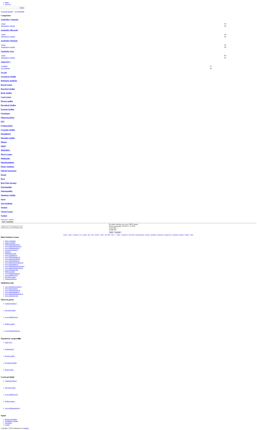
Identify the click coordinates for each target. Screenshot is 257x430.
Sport (3, 199)
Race (3, 179)
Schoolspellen (6, 187)
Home (7, 2)
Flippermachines (7, 118)
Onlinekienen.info (10, 253)
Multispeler (5, 158)
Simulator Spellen (8, 195)
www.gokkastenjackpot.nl (13, 246)
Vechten (4, 207)
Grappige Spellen (8, 130)
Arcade (4, 73)
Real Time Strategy (9, 183)
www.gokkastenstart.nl (12, 261)
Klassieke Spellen (8, 138)
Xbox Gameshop (10, 241)
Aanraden (117, 232)
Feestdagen (5, 113)
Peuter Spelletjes (7, 167)
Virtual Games (7, 212)
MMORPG (5, 150)
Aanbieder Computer (9, 19)
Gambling (4, 66)
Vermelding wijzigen (11, 421)
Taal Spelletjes (6, 203)
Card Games (6, 97)
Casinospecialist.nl (11, 279)
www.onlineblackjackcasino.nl (14, 266)
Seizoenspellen (6, 191)
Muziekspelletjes (7, 162)
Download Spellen (8, 105)
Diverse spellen (7, 101)
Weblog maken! (10, 272)
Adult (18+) (5, 62)
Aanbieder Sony (7, 51)
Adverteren (8, 423)
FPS (2, 122)
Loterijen (8, 252)
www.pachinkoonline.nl (12, 259)
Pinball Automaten (8, 171)
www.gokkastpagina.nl (12, 248)
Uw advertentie (19, 11)
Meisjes (4, 142)
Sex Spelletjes (5, 68)
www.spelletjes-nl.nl (11, 275)
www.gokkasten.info (11, 270)
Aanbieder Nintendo (9, 41)
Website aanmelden (11, 419)
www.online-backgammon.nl (14, 263)
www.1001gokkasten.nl (12, 257)
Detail (111, 232)
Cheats (3, 24)
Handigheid (6, 134)
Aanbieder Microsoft (9, 30)
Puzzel (3, 175)
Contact (7, 425)
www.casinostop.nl (11, 255)
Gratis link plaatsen (7, 11)
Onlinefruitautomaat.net (12, 244)
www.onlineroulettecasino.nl (14, 268)
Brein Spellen (6, 93)
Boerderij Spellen (8, 89)
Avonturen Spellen (8, 77)
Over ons (8, 4)
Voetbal (4, 216)
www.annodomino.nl (11, 264)
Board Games (6, 85)
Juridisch (26, 428)
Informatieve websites (8, 26)
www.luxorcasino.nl (11, 250)
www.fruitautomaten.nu (12, 273)
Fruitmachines (7, 126)
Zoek (22, 8)
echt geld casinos (10, 277)
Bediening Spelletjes (9, 81)
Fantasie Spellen (7, 109)
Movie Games (6, 154)
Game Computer (10, 243)
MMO (3, 146)
